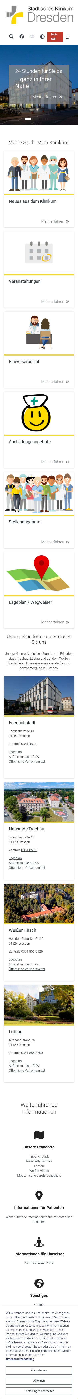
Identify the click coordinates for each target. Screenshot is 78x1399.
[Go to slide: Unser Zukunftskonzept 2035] (50, 119)
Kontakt (39, 1305)
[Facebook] (21, 37)
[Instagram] (32, 37)
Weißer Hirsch (39, 1171)
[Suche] (11, 37)
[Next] (74, 85)
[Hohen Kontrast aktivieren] (42, 37)
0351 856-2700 (32, 1053)
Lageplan (15, 752)
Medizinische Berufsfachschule (39, 1175)
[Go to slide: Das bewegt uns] (43, 119)
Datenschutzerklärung (20, 1359)
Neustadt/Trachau (39, 1161)
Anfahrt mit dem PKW (24, 757)
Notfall (54, 37)
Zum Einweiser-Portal (39, 1263)
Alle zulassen (39, 1370)
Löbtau (39, 1166)
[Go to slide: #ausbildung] (35, 119)
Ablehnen (39, 1380)
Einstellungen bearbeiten (39, 1391)
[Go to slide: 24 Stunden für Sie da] (28, 119)
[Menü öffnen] (69, 37)
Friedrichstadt (39, 1156)
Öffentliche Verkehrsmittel (27, 761)
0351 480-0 (29, 744)
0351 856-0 (29, 850)
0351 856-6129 (32, 951)
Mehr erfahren (52, 221)
